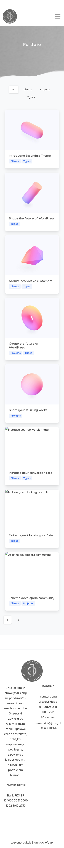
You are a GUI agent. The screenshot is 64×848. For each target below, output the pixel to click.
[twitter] (11, 3)
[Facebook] (6, 3)
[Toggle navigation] (57, 16)
